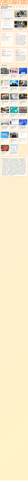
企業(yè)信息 (23, 7)
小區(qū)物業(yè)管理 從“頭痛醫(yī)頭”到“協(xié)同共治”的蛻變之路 (23, 76)
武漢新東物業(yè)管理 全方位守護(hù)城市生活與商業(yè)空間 (4, 76)
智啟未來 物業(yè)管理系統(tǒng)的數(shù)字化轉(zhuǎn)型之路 (14, 127)
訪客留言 (26, 7)
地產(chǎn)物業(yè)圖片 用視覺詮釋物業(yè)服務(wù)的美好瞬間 (4, 115)
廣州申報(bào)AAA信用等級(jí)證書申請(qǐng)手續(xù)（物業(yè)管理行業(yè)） (4, 127)
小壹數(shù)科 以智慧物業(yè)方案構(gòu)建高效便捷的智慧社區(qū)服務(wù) (23, 127)
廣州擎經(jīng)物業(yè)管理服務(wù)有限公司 (6, 7)
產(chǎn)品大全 (17, 7)
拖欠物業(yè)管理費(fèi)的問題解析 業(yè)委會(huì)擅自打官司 (4, 88)
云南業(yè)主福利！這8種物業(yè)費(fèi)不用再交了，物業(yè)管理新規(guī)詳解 (14, 76)
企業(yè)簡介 (14, 7)
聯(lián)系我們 (20, 7)
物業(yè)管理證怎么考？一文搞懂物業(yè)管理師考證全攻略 (14, 101)
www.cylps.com (7, 40)
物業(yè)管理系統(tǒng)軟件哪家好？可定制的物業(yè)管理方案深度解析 (14, 115)
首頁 (11, 7)
